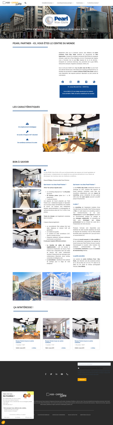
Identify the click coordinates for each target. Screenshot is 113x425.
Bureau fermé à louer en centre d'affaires (25, 341)
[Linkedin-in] (56, 374)
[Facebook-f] (46, 374)
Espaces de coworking (58, 414)
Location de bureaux (43, 414)
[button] (25, 3)
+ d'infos (33, 348)
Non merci (6, 417)
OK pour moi (28, 417)
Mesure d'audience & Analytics (10, 411)
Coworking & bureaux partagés (64, 3)
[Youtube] (62, 374)
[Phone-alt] (67, 374)
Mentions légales (85, 414)
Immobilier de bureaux (47, 3)
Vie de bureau (79, 3)
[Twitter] (51, 374)
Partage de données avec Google (11, 409)
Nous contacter (72, 414)
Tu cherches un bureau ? (93, 3)
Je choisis (17, 417)
